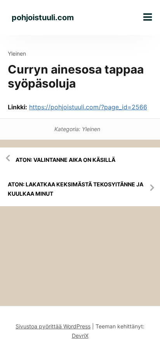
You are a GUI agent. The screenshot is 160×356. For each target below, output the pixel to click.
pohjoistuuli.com (43, 17)
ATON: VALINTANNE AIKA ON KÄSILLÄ (65, 159)
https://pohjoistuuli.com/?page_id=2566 (88, 107)
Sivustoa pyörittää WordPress (53, 326)
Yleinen (17, 53)
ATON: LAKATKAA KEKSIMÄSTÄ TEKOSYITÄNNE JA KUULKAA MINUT (75, 189)
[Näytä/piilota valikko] (147, 17)
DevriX (80, 335)
